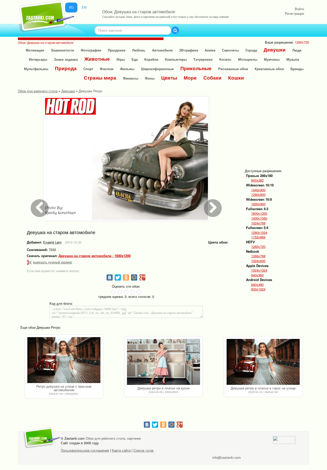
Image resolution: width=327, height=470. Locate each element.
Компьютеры (176, 59)
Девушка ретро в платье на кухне (163, 388)
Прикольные (196, 68)
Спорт (88, 68)
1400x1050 (259, 218)
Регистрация (294, 13)
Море (190, 77)
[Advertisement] (284, 128)
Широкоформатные (157, 68)
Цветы (169, 77)
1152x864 (258, 237)
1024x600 (258, 261)
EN (84, 7)
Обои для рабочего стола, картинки (113, 438)
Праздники (116, 50)
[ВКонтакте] (110, 277)
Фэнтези (106, 68)
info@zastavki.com (226, 457)
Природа (66, 68)
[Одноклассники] (126, 277)
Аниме (210, 50)
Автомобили (162, 50)
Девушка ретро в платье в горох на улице (263, 388)
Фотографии (91, 50)
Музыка (292, 59)
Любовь (138, 50)
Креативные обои (269, 68)
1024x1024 (259, 270)
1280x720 (258, 246)
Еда (135, 59)
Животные (97, 58)
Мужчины (272, 59)
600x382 (257, 180)
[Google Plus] (142, 277)
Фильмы (127, 68)
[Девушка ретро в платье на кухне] (163, 362)
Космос (225, 59)
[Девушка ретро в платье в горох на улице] (263, 362)
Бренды (296, 68)
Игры (120, 59)
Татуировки (203, 59)
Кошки (236, 77)
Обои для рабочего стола (37, 90)
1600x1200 (259, 213)
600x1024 (258, 289)
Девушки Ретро (90, 90)
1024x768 (258, 223)
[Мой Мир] (134, 277)
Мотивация (35, 50)
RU (71, 7)
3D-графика (188, 50)
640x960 (257, 275)
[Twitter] (118, 277)
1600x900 (258, 204)
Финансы (130, 78)
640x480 (257, 284)
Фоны (150, 78)
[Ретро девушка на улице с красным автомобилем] (63, 360)
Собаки (212, 77)
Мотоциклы (247, 59)
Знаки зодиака (66, 59)
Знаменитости (62, 50)
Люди (296, 50)
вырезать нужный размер (52, 262)
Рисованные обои (233, 68)
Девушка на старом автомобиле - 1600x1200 (95, 255)
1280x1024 (259, 232)
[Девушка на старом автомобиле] (126, 158)
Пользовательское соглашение (85, 450)
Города (251, 50)
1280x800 (258, 194)
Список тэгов (143, 450)
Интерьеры (38, 59)
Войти (299, 8)
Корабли (151, 59)
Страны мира (100, 77)
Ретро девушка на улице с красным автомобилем (63, 388)
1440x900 (258, 190)
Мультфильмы (36, 68)
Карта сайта (121, 450)
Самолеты (230, 50)
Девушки (275, 49)
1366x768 (258, 256)
